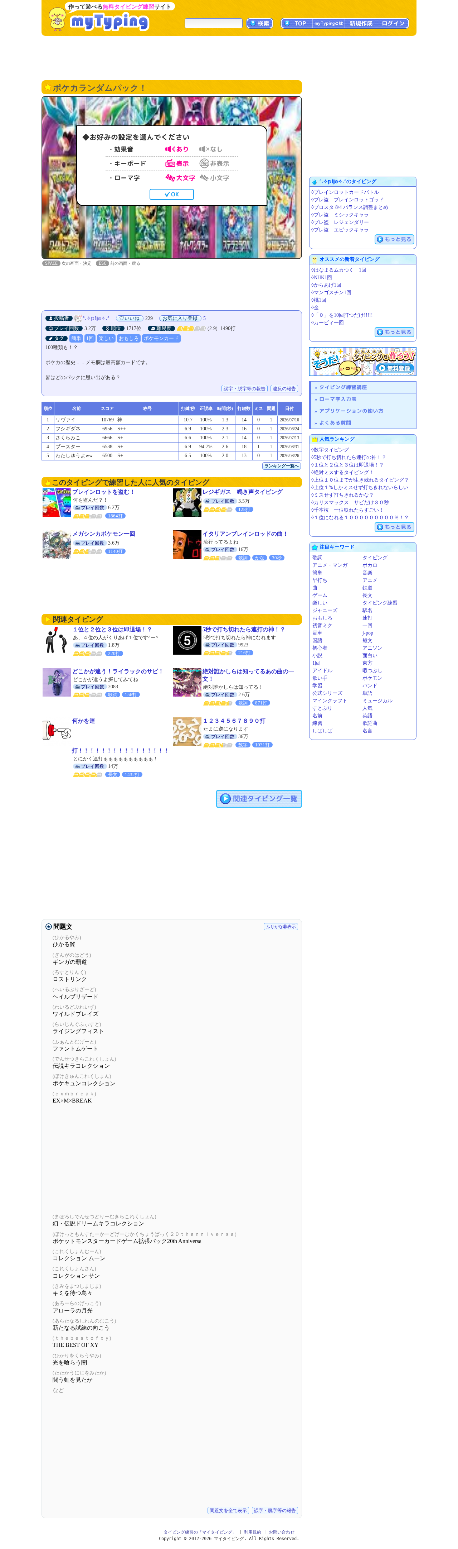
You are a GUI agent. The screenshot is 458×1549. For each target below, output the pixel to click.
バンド (369, 685)
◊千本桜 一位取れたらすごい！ (347, 510)
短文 (367, 640)
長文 (367, 595)
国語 (317, 640)
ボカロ (369, 565)
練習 (317, 723)
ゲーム (319, 595)
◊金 (315, 307)
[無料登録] (362, 361)
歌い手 (319, 678)
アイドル (322, 670)
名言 (367, 730)
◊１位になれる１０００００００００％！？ (360, 517)
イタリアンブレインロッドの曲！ (245, 534)
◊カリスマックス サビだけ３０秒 (350, 502)
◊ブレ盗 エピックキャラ (340, 230)
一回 (367, 625)
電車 (317, 633)
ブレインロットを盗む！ (103, 492)
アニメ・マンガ (329, 565)
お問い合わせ (281, 1532)
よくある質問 (335, 422)
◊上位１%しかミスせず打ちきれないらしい (359, 487)
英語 (367, 715)
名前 (317, 715)
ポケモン (372, 678)
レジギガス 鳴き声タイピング (243, 492)
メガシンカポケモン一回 (103, 534)
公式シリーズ (327, 693)
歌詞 (317, 557)
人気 (367, 708)
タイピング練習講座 (343, 387)
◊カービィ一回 (327, 322)
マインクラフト (329, 700)
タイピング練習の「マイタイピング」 (200, 1532)
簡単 (76, 338)
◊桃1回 (318, 300)
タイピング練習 (380, 603)
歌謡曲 (369, 723)
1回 (90, 338)
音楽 (367, 572)
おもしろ (129, 338)
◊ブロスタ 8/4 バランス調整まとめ (349, 207)
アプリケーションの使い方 (351, 411)
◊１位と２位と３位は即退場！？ (347, 465)
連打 (367, 618)
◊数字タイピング (330, 450)
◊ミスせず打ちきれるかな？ (342, 495)
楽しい (106, 338)
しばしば (322, 730)
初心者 (319, 648)
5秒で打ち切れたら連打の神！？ (244, 629)
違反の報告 (284, 388)
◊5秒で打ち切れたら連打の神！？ (348, 457)
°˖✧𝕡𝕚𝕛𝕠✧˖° (96, 318)
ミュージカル (377, 700)
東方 (367, 663)
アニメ (369, 580)
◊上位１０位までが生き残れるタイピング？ (360, 480)
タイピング (375, 557)
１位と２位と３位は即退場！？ (112, 629)
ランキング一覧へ (281, 465)
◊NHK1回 (321, 277)
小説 (317, 655)
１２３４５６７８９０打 (234, 721)
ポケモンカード (161, 338)
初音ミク (322, 625)
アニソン (372, 648)
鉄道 (367, 588)
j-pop (367, 633)
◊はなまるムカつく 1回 (338, 270)
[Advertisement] (229, 57)
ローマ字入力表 (338, 399)
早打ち (319, 580)
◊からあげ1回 (326, 285)
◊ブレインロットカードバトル (345, 192)
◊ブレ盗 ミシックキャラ (340, 214)
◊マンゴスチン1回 (331, 292)
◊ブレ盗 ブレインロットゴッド (347, 199)
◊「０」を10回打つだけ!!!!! (342, 315)
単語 (367, 693)
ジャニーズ (324, 610)
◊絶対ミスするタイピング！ (342, 472)
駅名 (367, 610)
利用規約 (252, 1532)
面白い (369, 655)
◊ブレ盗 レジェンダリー (340, 222)
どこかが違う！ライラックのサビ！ (118, 671)
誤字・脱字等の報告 (244, 388)
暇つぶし (372, 670)
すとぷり (322, 708)
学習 (317, 685)
